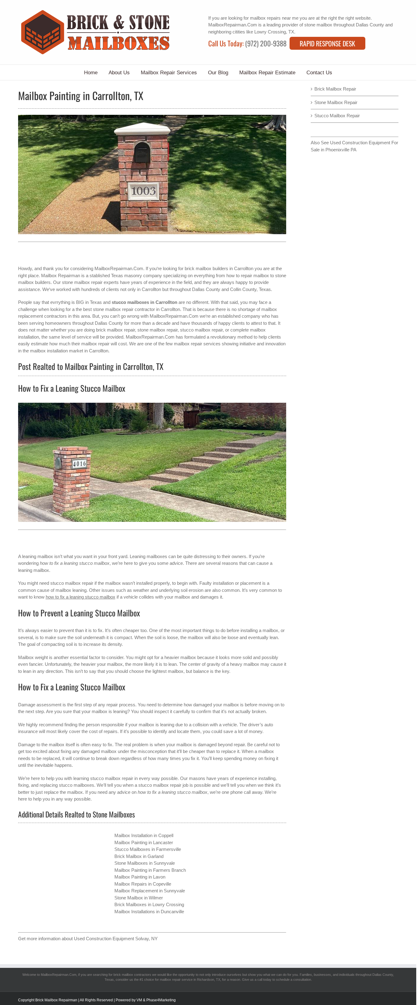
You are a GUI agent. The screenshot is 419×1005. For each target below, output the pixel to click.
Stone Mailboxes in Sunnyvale (144, 863)
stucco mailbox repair (111, 778)
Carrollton (151, 289)
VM (139, 1000)
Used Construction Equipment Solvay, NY (116, 938)
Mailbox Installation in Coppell (143, 835)
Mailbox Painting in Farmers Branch (150, 870)
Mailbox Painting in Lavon (139, 876)
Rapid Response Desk (327, 43)
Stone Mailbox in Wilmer (138, 897)
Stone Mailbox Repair (335, 102)
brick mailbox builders (206, 268)
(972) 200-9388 (265, 43)
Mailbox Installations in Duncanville (149, 911)
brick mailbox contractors (132, 974)
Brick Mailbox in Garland (138, 856)
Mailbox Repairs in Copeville (142, 884)
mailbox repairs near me (274, 18)
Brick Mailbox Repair (335, 88)
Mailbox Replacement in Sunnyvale (149, 890)
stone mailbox (318, 24)
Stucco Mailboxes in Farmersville (147, 849)
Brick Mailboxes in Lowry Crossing (149, 904)
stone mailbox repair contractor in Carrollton (136, 309)
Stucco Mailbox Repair (337, 115)
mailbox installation (49, 350)
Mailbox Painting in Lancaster (143, 842)
